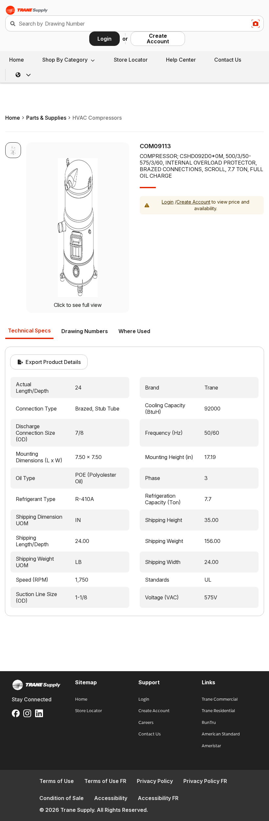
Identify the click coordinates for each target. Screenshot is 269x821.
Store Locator (131, 59)
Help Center (181, 59)
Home (16, 59)
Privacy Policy (155, 781)
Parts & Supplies (46, 117)
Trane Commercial (220, 699)
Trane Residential (218, 710)
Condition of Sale (61, 798)
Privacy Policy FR (205, 781)
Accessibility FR (158, 798)
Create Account (158, 38)
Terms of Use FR (105, 781)
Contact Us (227, 59)
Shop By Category (65, 59)
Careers (146, 722)
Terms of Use (56, 781)
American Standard (221, 734)
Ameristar (211, 746)
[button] (23, 75)
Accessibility (110, 798)
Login (104, 38)
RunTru (209, 722)
